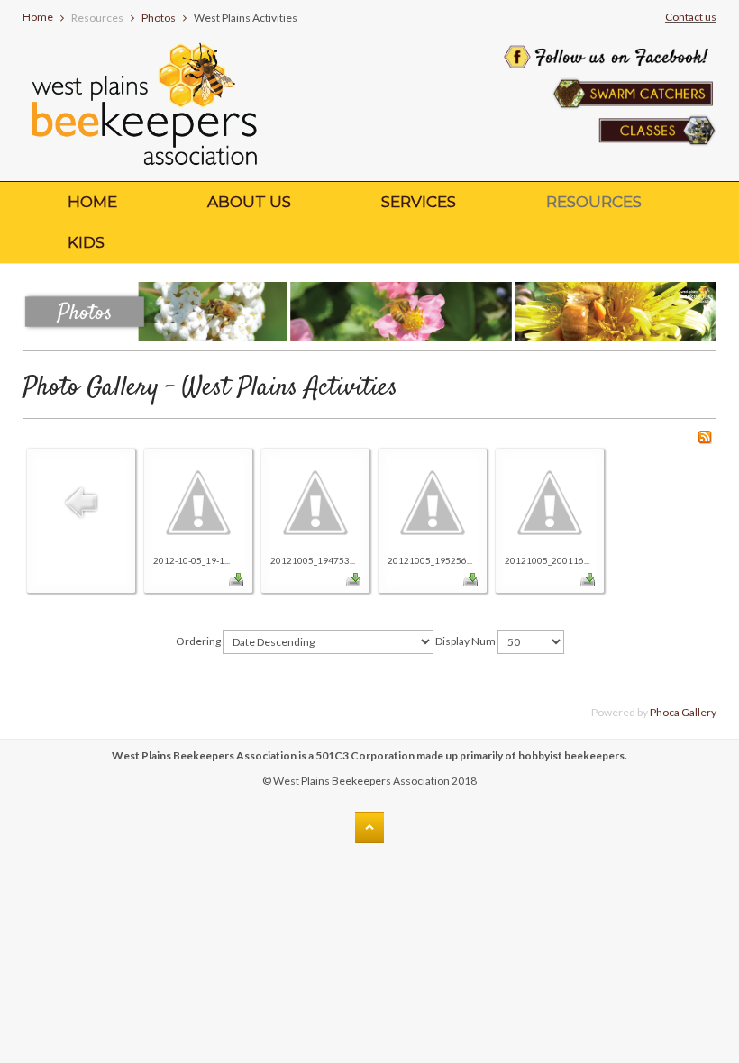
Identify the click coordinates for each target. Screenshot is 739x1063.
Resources (594, 202)
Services (418, 202)
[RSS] (705, 435)
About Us (249, 202)
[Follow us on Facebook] (606, 33)
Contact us (690, 16)
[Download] (236, 578)
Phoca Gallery (683, 712)
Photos (158, 17)
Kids (86, 242)
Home (38, 16)
